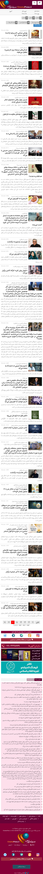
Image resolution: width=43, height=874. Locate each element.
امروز (10, 11)
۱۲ (29, 622)
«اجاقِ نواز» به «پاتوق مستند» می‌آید (31, 746)
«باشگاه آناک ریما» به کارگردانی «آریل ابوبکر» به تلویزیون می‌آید (16, 400)
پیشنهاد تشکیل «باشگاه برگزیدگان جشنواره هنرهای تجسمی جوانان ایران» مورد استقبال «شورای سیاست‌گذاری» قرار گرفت (23, 451)
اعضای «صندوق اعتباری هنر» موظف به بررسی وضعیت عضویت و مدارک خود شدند (14, 508)
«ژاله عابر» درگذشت (35, 804)
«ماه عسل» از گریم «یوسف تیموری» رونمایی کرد (28, 784)
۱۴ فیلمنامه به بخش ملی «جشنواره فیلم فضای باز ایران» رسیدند (25, 725)
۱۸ (5, 622)
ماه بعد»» (24, 13)
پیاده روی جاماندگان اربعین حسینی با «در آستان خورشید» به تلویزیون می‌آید (14, 153)
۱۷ (9, 622)
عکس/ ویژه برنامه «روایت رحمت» (32, 702)
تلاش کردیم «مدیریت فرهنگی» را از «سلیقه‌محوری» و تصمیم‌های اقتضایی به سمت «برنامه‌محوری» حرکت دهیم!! (22, 754)
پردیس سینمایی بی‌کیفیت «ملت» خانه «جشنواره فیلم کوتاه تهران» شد (23, 802)
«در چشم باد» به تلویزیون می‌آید (32, 807)
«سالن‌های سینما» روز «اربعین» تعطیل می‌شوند (16, 51)
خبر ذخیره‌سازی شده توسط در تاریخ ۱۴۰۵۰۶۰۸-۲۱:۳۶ (27, 687)
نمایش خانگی (33, 819)
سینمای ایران (32, 816)
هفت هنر (7, 819)
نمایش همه (37, 25)
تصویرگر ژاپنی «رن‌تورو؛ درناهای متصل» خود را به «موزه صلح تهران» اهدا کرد (22, 810)
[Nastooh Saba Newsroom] (27, 873)
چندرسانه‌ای (21, 821)
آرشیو (10, 845)
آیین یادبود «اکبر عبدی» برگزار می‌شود (16, 573)
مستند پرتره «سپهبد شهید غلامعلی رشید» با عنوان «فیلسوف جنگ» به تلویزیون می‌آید (15, 552)
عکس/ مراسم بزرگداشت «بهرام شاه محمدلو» (29, 736)
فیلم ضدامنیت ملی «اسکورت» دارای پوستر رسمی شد (27, 786)
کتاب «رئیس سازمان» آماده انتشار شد (15, 429)
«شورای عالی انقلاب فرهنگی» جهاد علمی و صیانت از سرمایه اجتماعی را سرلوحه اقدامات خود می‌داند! (22, 691)
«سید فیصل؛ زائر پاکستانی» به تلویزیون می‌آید (16, 134)
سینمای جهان (22, 816)
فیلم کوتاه (5, 816)
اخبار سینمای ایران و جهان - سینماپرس (21, 4)
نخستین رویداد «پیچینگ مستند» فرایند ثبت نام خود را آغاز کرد (15, 67)
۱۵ (17, 622)
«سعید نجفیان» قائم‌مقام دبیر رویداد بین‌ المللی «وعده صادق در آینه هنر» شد (21, 789)
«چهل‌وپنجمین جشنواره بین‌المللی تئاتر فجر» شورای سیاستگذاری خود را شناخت (14, 608)
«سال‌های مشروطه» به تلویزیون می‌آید (16, 590)
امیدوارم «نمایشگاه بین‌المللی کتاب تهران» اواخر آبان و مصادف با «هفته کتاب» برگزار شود (22, 684)
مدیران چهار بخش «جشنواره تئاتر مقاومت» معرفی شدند (15, 101)
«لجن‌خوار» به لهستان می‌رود (17, 415)
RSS (33, 845)
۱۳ (25, 622)
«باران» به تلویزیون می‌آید (18, 254)
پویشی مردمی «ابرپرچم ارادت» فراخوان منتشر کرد (16, 34)
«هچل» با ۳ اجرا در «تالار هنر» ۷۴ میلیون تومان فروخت (15, 490)
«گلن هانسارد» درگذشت (18, 472)
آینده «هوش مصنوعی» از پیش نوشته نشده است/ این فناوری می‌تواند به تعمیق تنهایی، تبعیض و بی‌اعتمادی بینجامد (22, 721)
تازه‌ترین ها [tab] (38, 679)
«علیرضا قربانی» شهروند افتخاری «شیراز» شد (29, 718)
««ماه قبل (36, 11)
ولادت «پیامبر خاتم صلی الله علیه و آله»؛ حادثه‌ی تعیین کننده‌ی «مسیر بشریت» (20, 734)
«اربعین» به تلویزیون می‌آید (17, 198)
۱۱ (32, 622)
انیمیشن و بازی (23, 819)
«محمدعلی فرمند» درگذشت (33, 781)
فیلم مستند (13, 816)
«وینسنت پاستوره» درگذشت (17, 241)
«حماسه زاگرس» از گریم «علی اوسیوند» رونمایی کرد (27, 796)
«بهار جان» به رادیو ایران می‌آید (32, 739)
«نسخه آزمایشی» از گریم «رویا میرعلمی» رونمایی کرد (27, 694)
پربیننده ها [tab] (30, 679)
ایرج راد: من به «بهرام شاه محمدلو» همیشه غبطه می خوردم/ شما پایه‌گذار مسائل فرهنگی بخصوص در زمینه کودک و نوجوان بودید (21, 759)
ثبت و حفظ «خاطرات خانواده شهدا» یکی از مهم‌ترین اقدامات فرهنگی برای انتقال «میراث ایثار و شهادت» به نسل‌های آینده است (21, 714)
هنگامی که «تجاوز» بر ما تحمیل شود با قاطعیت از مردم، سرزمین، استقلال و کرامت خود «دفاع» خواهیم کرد (23, 698)
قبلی (37, 622)
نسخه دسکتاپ (21, 866)
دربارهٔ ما (25, 845)
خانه (39, 816)
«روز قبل (24, 11)
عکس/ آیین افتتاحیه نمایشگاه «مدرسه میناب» (29, 762)
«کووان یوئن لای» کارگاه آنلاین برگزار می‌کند (14, 271)
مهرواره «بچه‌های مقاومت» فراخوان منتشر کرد (15, 115)
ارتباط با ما (17, 845)
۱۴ (21, 622)
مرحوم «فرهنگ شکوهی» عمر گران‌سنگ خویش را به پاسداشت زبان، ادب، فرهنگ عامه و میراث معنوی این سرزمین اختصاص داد (14, 384)
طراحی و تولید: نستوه (19, 873)
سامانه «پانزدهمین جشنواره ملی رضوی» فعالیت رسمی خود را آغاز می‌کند (22, 799)
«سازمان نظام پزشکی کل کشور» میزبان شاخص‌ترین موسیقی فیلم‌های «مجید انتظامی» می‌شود (14, 85)
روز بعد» (36, 13)
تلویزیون (14, 819)
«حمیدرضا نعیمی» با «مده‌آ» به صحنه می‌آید (16, 367)
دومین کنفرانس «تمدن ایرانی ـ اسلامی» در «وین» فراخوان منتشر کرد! (15, 531)
